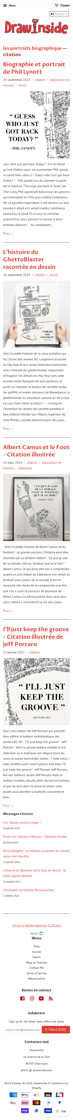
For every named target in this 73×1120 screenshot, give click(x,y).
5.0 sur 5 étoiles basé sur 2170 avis (36, 925)
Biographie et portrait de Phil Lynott (34, 68)
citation (40, 80)
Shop (36, 946)
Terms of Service (36, 973)
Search (36, 957)
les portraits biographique (32, 48)
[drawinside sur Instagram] (32, 999)
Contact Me (37, 968)
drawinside (40, 1083)
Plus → (8, 233)
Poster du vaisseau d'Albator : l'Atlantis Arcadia (35, 836)
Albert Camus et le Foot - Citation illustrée (36, 450)
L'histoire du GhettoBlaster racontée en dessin (29, 259)
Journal (36, 952)
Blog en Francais (36, 962)
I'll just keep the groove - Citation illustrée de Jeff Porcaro (36, 637)
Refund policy (36, 978)
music (22, 85)
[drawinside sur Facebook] (22, 999)
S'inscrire (56, 1030)
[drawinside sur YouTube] (41, 999)
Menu (12, 5)
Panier (65, 6)
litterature (25, 468)
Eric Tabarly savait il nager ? (22, 822)
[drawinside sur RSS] (50, 999)
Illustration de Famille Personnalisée (28, 890)
